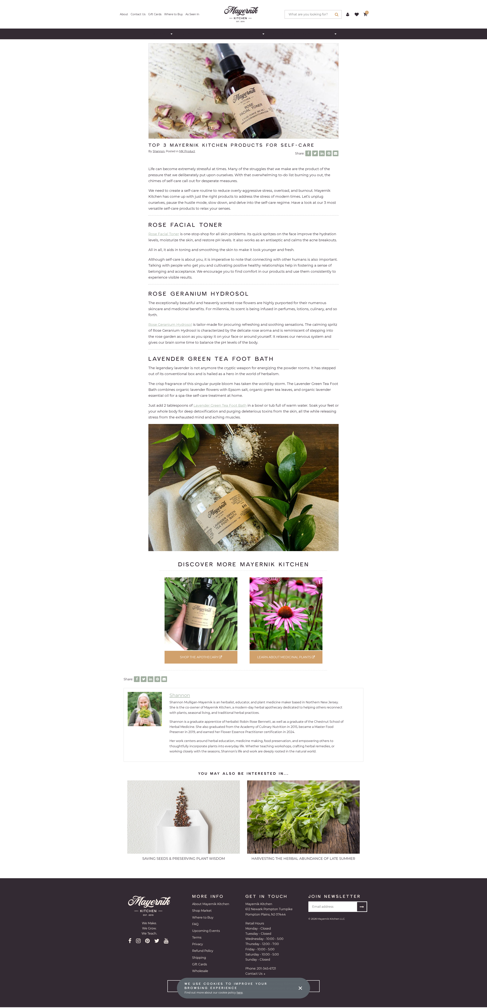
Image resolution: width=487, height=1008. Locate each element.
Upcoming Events (206, 931)
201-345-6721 (266, 968)
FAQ (195, 924)
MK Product (187, 151)
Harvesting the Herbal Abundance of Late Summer (303, 859)
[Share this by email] (335, 153)
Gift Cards (155, 14)
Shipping (199, 957)
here (240, 992)
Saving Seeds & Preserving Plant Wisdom (183, 859)
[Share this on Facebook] (308, 153)
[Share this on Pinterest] (329, 153)
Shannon (159, 151)
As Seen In (192, 14)
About (124, 14)
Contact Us (138, 14)
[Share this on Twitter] (315, 153)
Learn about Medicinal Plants (284, 657)
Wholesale (200, 971)
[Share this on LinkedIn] (322, 153)
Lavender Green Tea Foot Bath (220, 405)
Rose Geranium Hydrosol (170, 324)
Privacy (197, 944)
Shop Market (202, 910)
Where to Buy (173, 14)
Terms (196, 937)
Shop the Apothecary (199, 657)
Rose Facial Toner (163, 234)
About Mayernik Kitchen (210, 904)
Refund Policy (202, 951)
